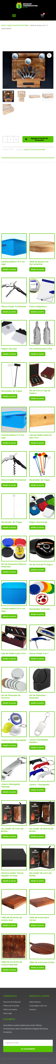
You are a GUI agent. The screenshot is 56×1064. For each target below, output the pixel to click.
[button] (14, 15)
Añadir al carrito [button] (9, 269)
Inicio (3, 25)
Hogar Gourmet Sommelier (18, 25)
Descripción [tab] (8, 160)
